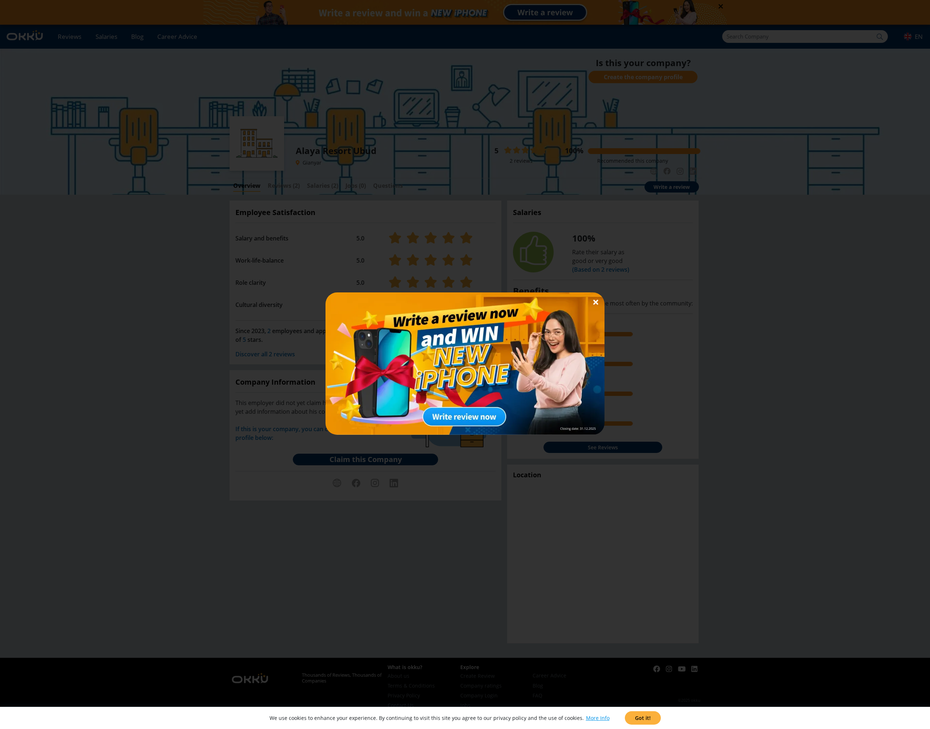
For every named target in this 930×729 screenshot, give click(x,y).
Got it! (643, 717)
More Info (598, 717)
